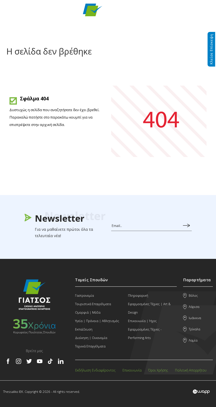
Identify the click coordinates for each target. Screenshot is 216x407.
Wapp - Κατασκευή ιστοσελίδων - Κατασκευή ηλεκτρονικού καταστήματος (201, 391)
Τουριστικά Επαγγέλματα (93, 304)
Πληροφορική (138, 295)
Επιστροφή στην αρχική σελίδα (39, 143)
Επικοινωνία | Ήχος (142, 321)
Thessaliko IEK (108, 12)
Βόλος (193, 295)
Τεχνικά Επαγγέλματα (90, 346)
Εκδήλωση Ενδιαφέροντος (95, 370)
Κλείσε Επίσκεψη (211, 49)
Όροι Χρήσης (158, 370)
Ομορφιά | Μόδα (87, 312)
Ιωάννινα (195, 318)
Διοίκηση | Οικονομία (91, 338)
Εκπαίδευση (83, 329)
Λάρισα (194, 307)
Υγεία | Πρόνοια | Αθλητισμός (97, 321)
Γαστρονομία (84, 295)
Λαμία (193, 340)
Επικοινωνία (132, 370)
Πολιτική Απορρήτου (191, 370)
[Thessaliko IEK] (34, 309)
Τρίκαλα (194, 329)
